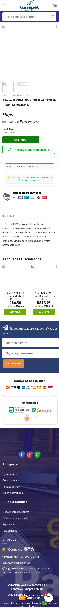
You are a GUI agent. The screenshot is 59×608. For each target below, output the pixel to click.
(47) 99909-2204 (22, 556)
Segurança (8, 524)
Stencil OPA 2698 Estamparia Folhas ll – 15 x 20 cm (15, 296)
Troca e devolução (12, 492)
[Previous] (8, 52)
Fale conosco (9, 530)
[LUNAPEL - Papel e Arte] (29, 5)
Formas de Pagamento (27, 192)
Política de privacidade (15, 518)
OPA (27, 95)
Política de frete (11, 486)
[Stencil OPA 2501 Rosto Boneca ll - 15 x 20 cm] (44, 277)
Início (5, 95)
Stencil (16, 95)
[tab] (29, 216)
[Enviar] (53, 16)
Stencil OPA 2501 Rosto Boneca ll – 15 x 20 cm (44, 296)
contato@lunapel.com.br (16, 562)
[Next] (51, 52)
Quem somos (9, 474)
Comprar (21, 139)
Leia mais (15, 312)
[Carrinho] (55, 5)
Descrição (8, 216)
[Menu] (4, 5)
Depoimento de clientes (15, 511)
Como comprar (11, 480)
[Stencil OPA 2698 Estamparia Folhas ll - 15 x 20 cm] (15, 277)
